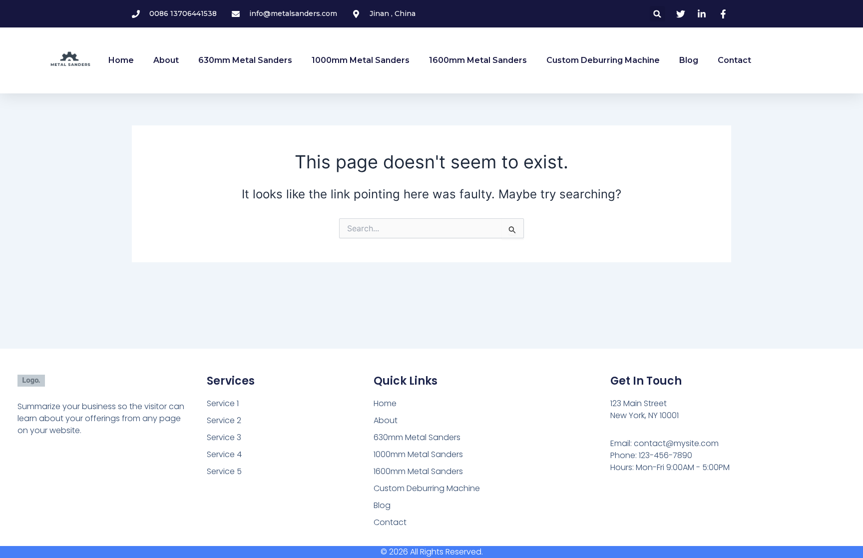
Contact (734, 60)
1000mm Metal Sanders (361, 60)
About (166, 60)
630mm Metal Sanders (245, 60)
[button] (657, 13)
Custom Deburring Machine (603, 60)
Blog (688, 60)
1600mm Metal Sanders (478, 60)
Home (121, 60)
